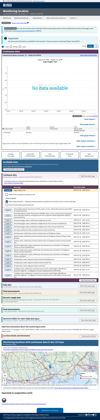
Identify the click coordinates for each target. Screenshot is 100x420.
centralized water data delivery (24, 31)
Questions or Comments (50, 410)
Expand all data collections (14, 169)
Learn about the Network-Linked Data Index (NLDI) (71, 388)
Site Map (35, 415)
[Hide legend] (96, 373)
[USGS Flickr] (91, 415)
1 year (24, 47)
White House (47, 418)
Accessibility (26, 415)
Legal (19, 415)
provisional (94, 116)
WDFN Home (7, 18)
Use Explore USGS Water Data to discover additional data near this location (28, 350)
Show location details (88, 336)
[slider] (95, 113)
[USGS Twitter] (84, 415)
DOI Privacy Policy (9, 415)
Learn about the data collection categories (17, 166)
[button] (50, 367)
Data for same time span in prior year (21, 205)
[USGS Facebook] (86, 415)
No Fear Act (57, 418)
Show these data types (87, 286)
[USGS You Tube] (93, 415)
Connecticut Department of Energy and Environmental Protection (24, 404)
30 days (15, 47)
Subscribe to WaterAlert (88, 55)
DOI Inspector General (34, 418)
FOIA (63, 418)
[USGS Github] (89, 415)
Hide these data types (88, 176)
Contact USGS (44, 415)
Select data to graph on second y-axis (22, 194)
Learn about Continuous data (13, 183)
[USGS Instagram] (96, 415)
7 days (7, 47)
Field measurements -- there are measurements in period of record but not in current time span (42, 201)
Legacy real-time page (19, 23)
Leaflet (9, 385)
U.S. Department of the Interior (14, 418)
